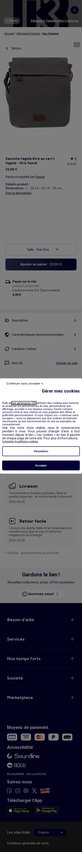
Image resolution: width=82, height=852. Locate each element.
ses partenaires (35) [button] (24, 403)
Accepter (41, 465)
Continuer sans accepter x (25, 383)
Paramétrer (41, 451)
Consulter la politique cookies (20, 441)
